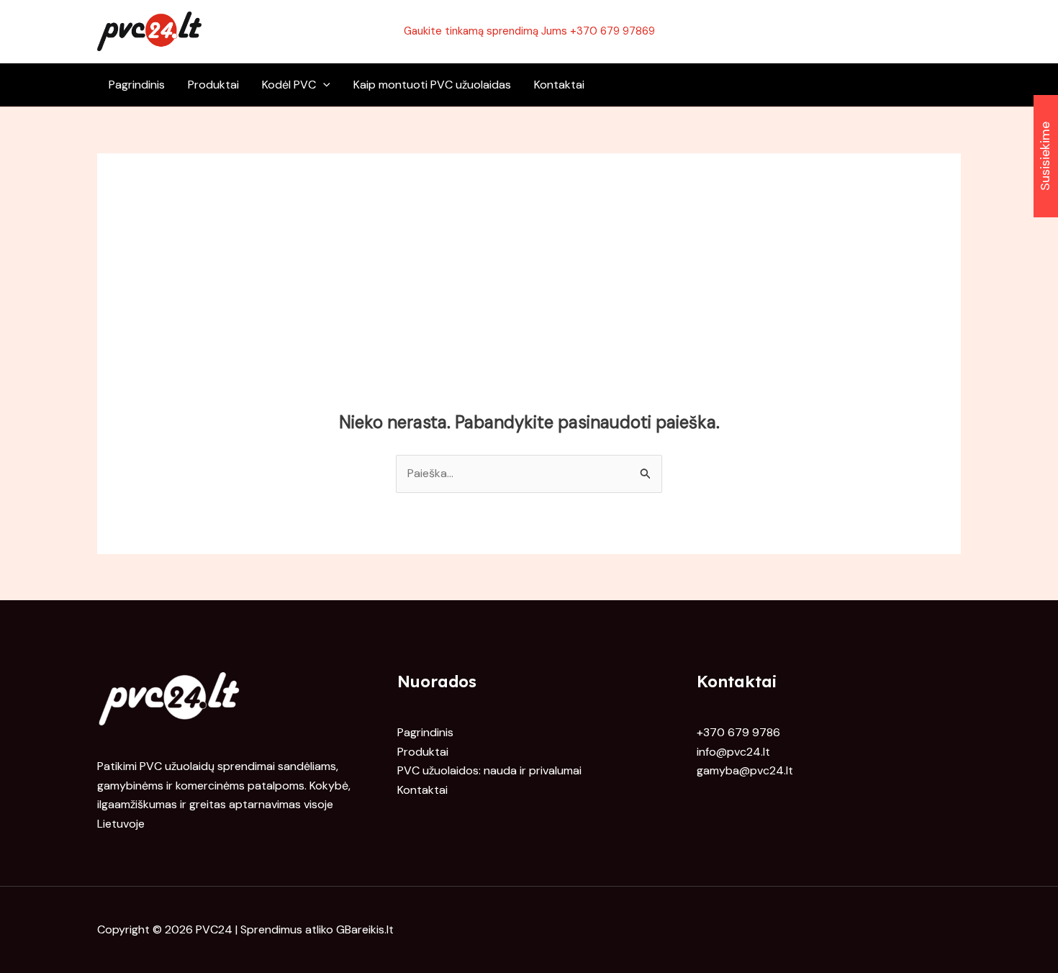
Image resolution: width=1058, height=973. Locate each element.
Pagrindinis (137, 84)
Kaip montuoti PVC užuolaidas (432, 84)
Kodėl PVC (289, 84)
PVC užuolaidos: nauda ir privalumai (489, 770)
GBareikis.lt (365, 929)
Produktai (213, 84)
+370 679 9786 (738, 732)
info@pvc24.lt (733, 751)
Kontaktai (559, 84)
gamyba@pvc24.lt (745, 770)
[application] (323, 85)
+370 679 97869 (612, 31)
